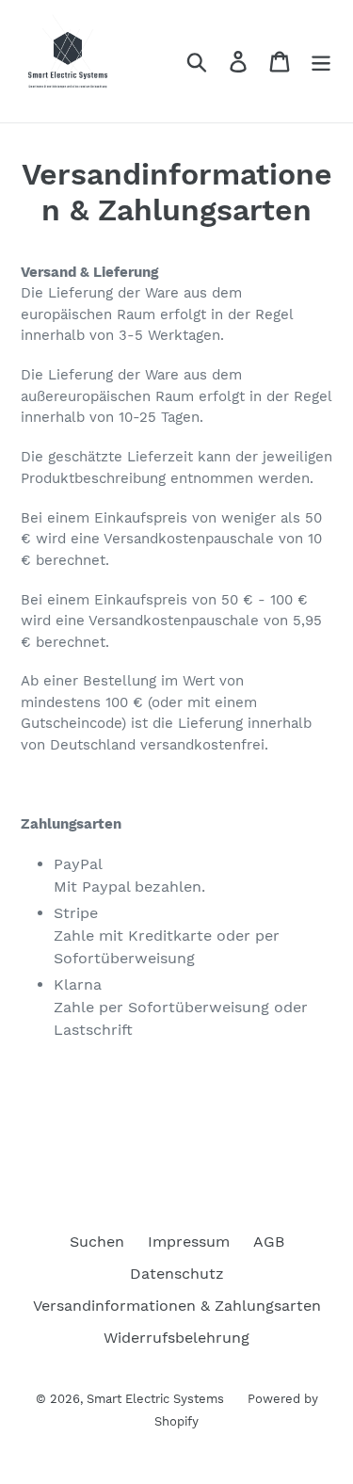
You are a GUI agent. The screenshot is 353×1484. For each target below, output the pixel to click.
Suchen (97, 1241)
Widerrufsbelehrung (176, 1338)
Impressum (189, 1241)
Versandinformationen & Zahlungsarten (177, 1306)
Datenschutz (177, 1273)
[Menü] (321, 61)
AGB (268, 1241)
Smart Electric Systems (155, 1399)
